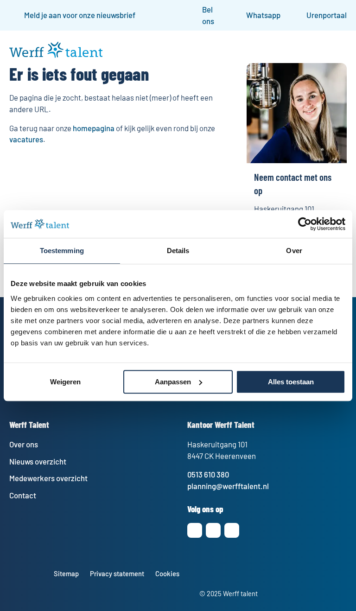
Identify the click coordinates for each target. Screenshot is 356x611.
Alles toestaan (291, 382)
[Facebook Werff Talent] (231, 530)
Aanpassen (173, 382)
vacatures (26, 139)
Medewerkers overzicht (48, 478)
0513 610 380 (208, 474)
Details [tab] (178, 251)
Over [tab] (294, 251)
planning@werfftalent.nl (228, 485)
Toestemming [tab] (62, 251)
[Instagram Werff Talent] (194, 530)
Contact (22, 495)
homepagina (93, 128)
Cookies (167, 573)
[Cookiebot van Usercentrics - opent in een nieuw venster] (304, 224)
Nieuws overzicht (37, 461)
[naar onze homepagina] (55, 55)
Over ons (23, 444)
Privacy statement (117, 573)
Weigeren (65, 382)
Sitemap (66, 573)
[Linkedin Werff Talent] (213, 530)
